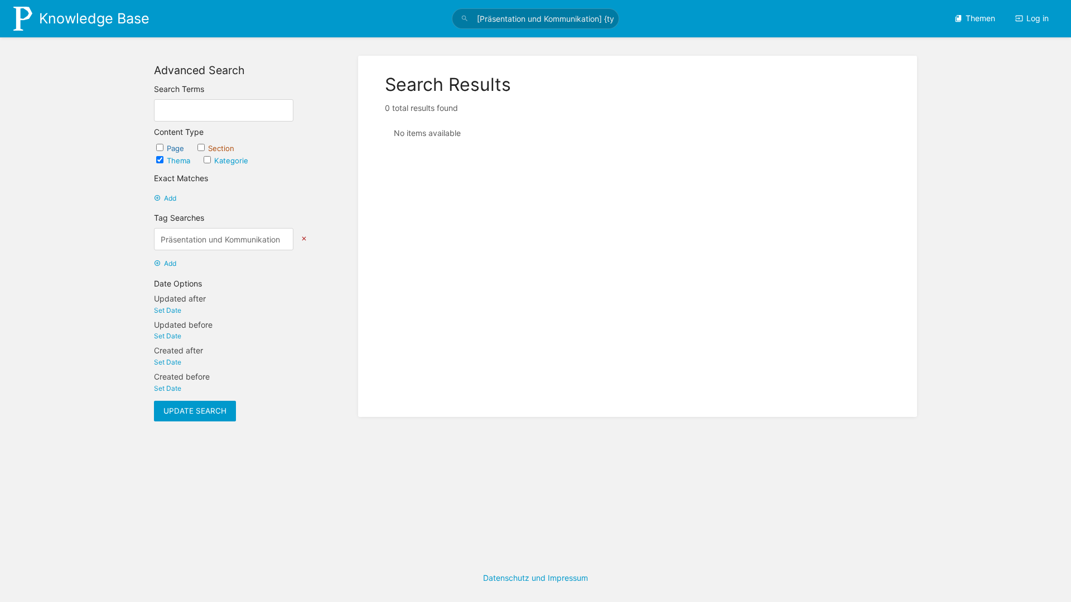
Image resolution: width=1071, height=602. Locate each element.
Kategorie (231, 160)
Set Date (167, 310)
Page (176, 148)
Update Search (194, 410)
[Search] (465, 18)
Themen (980, 18)
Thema (179, 160)
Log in (1037, 18)
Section (221, 148)
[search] (535, 18)
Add (170, 198)
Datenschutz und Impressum (535, 577)
